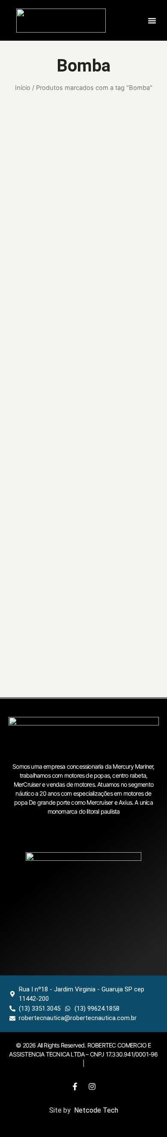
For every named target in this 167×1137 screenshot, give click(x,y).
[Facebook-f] (75, 1086)
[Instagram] (92, 1086)
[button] (152, 20)
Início (22, 88)
